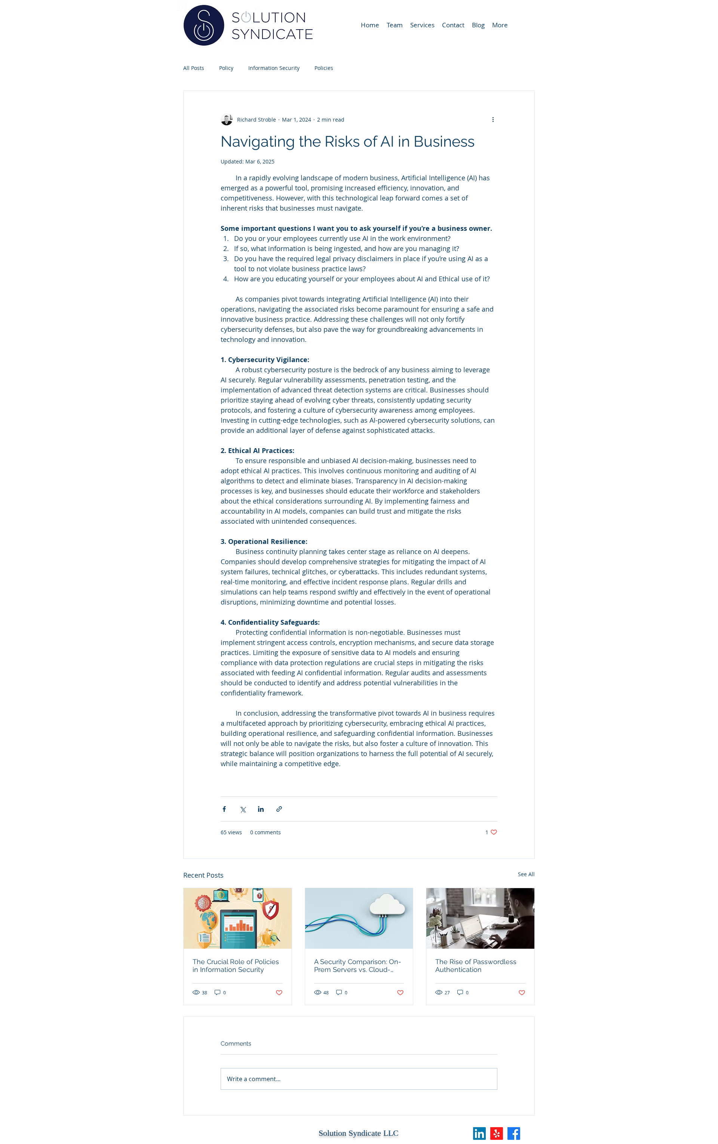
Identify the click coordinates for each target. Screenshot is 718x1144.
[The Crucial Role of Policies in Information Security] (238, 918)
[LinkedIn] (479, 1133)
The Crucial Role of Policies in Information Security (236, 965)
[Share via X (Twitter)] (242, 809)
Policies (323, 67)
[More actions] (492, 119)
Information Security (274, 67)
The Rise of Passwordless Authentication (475, 965)
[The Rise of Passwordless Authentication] (480, 918)
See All (526, 874)
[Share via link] (279, 809)
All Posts (193, 67)
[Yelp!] (496, 1133)
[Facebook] (513, 1133)
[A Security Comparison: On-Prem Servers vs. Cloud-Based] (359, 918)
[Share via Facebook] (224, 809)
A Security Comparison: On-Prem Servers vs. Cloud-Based (357, 965)
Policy (226, 67)
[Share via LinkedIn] (260, 809)
